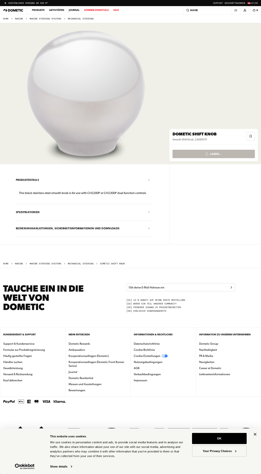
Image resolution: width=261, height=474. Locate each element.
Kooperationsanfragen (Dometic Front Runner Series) (96, 364)
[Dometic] (13, 10)
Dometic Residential (93, 378)
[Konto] (244, 10)
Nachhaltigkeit (208, 350)
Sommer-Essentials (96, 10)
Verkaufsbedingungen (147, 374)
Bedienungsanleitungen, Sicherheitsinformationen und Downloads (67, 228)
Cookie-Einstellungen (147, 356)
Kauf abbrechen (12, 380)
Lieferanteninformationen (214, 374)
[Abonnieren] (231, 287)
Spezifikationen (28, 212)
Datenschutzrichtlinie (147, 343)
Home (6, 19)
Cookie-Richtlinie (144, 350)
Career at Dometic (222, 368)
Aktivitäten (56, 10)
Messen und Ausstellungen (85, 384)
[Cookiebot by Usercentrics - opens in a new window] (24, 466)
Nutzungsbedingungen (148, 362)
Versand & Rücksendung (17, 374)
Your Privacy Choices (217, 450)
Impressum (140, 380)
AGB (136, 368)
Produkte (38, 10)
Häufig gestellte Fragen (17, 356)
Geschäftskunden (235, 3)
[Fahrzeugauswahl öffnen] (235, 10)
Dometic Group (220, 343)
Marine (19, 19)
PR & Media (218, 356)
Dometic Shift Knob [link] (112, 264)
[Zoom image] (86, 93)
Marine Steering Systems (45, 19)
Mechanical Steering (81, 19)
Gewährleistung (13, 368)
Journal (74, 10)
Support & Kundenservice (19, 343)
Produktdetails (27, 179)
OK (219, 438)
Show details (58, 466)
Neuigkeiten (218, 362)
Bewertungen (77, 390)
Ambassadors (77, 350)
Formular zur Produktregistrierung (24, 350)
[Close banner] (255, 434)
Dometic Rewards (79, 343)
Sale (116, 10)
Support (218, 3)
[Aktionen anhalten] (5, 3)
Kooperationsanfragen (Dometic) (89, 356)
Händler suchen (12, 362)
